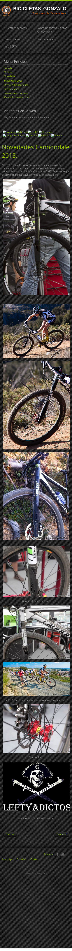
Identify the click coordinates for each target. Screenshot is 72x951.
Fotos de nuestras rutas (15, 93)
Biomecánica (45, 39)
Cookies (34, 859)
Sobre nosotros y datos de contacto (52, 30)
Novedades (9, 76)
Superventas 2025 (13, 80)
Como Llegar (12, 39)
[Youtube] (63, 854)
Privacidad (21, 859)
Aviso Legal (7, 859)
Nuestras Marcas (15, 28)
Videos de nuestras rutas (16, 97)
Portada (8, 68)
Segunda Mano (11, 89)
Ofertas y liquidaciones (16, 85)
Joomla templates (36, 873)
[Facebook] (58, 854)
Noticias (8, 72)
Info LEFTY (10, 46)
